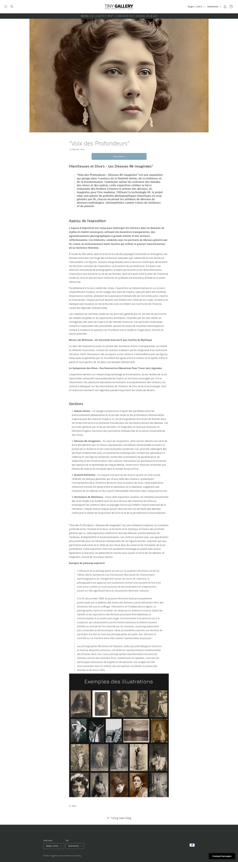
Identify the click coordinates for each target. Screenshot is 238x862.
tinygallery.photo (57, 856)
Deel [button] (74, 806)
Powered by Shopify (72, 856)
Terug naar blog (121, 818)
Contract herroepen (222, 856)
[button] (6, 7)
